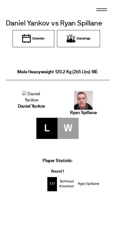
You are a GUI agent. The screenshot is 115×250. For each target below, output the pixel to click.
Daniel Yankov (31, 106)
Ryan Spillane (83, 113)
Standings (83, 38)
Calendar (38, 38)
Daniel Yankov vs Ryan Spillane (54, 23)
